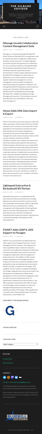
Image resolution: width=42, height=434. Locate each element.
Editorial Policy (8, 363)
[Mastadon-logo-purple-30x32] (12, 378)
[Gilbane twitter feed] (4, 378)
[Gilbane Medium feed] (20, 378)
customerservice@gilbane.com (20, 382)
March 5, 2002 (8, 49)
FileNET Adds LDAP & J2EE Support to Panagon (18, 231)
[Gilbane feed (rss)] (8, 378)
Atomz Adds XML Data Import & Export (20, 112)
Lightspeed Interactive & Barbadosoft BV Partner (17, 187)
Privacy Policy (7, 359)
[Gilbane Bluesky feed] (16, 378)
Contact (5, 382)
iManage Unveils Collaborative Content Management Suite (20, 45)
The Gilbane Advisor (21, 7)
